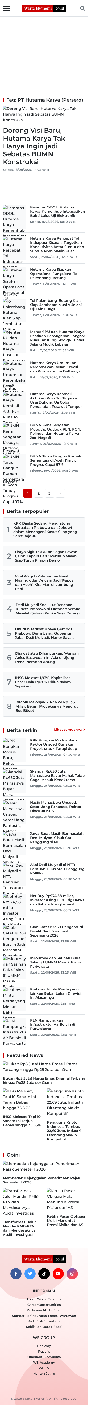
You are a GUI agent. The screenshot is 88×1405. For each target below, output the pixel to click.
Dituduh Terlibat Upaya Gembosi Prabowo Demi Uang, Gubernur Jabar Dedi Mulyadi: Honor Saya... (44, 633)
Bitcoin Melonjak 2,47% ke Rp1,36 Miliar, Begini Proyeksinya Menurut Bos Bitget (46, 706)
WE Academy (44, 1362)
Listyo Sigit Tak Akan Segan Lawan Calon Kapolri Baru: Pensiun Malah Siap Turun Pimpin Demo (46, 556)
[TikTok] (44, 1273)
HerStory (44, 1346)
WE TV (44, 1368)
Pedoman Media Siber (44, 1310)
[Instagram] (72, 1273)
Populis (44, 1351)
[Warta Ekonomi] (44, 8)
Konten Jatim (44, 1373)
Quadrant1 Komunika (44, 1357)
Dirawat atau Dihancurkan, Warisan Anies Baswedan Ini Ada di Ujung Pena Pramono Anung (47, 657)
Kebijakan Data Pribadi (44, 1326)
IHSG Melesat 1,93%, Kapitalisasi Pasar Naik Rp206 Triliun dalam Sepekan (43, 681)
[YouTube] (58, 1273)
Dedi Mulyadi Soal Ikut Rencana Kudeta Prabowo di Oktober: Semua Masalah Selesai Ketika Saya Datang (48, 608)
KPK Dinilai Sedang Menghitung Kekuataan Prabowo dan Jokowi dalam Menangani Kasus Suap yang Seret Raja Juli (45, 529)
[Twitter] (30, 1273)
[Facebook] (16, 1273)
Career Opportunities (44, 1304)
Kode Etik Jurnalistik (44, 1321)
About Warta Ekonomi (44, 1299)
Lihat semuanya (68, 729)
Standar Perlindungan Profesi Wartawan (44, 1315)
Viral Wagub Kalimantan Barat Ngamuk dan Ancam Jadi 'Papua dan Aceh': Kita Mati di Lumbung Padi (44, 582)
